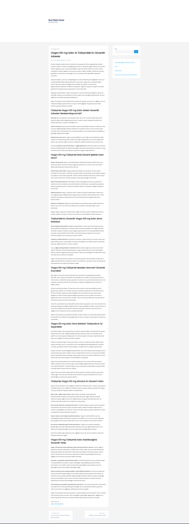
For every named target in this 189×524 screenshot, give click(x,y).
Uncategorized (55, 49)
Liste (116, 66)
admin (59, 60)
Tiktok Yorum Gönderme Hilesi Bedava (126, 75)
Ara (116, 49)
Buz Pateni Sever (56, 20)
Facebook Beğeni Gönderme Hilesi (125, 62)
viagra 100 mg (55, 501)
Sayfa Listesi (118, 70)
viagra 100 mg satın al (57, 504)
